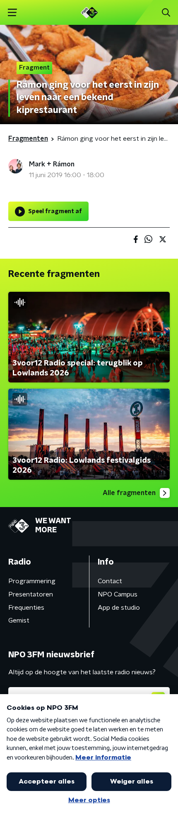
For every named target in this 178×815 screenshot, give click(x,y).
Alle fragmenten (129, 493)
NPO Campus (117, 594)
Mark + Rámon (52, 164)
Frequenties (26, 607)
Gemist (18, 620)
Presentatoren (30, 594)
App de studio (119, 607)
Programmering (31, 581)
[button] (12, 12)
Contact (110, 581)
